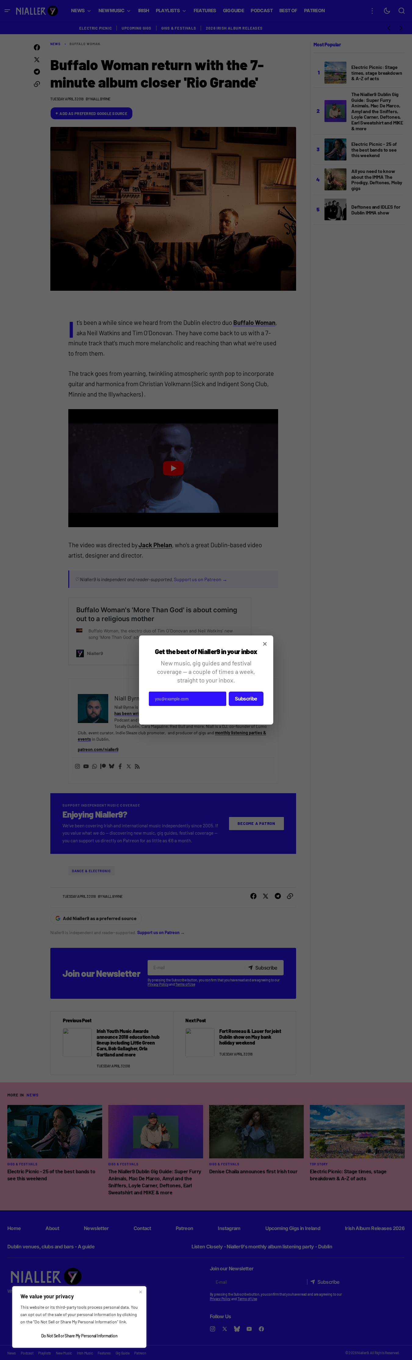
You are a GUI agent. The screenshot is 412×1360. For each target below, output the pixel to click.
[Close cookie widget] (140, 1291)
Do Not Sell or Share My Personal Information (79, 1335)
